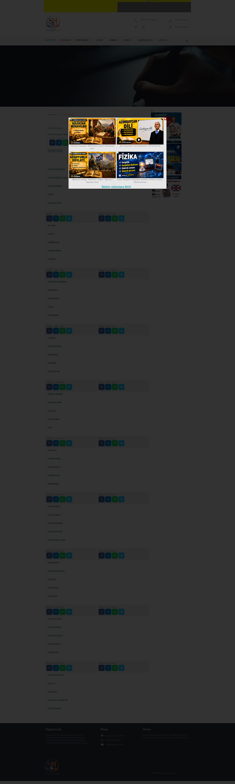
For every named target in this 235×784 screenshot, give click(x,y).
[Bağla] (165, 119)
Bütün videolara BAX (116, 186)
